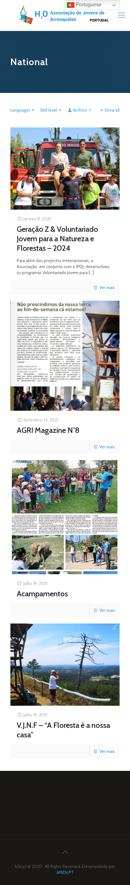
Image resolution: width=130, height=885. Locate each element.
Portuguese (88, 4)
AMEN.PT (65, 872)
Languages (20, 110)
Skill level (48, 110)
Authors (80, 110)
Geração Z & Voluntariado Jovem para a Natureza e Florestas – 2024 (57, 238)
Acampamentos (42, 593)
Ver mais (107, 287)
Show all (112, 110)
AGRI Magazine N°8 (48, 430)
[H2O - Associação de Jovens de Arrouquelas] (65, 15)
